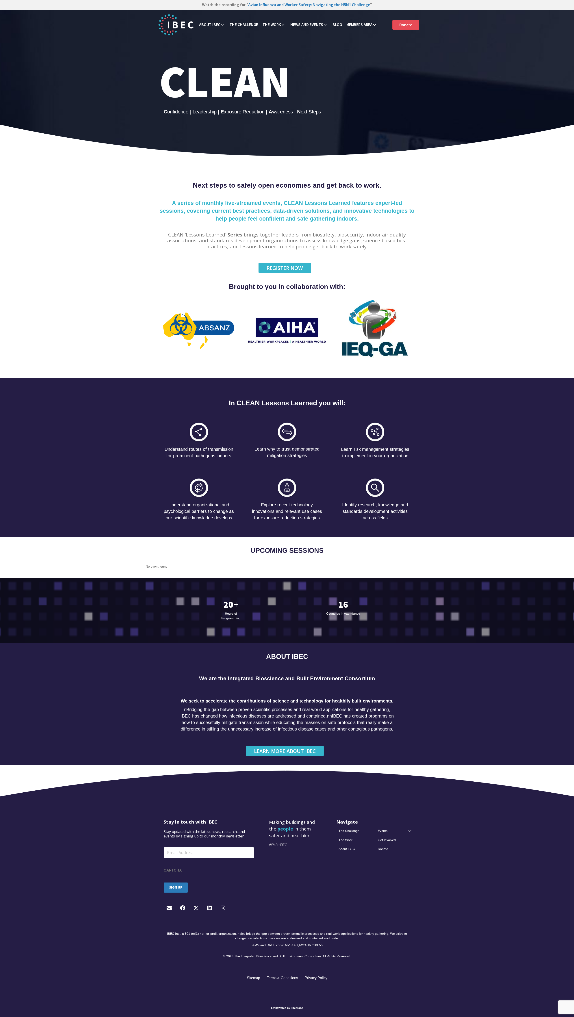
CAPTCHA (173, 870)
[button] (222, 25)
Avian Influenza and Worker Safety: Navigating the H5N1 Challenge (309, 4)
